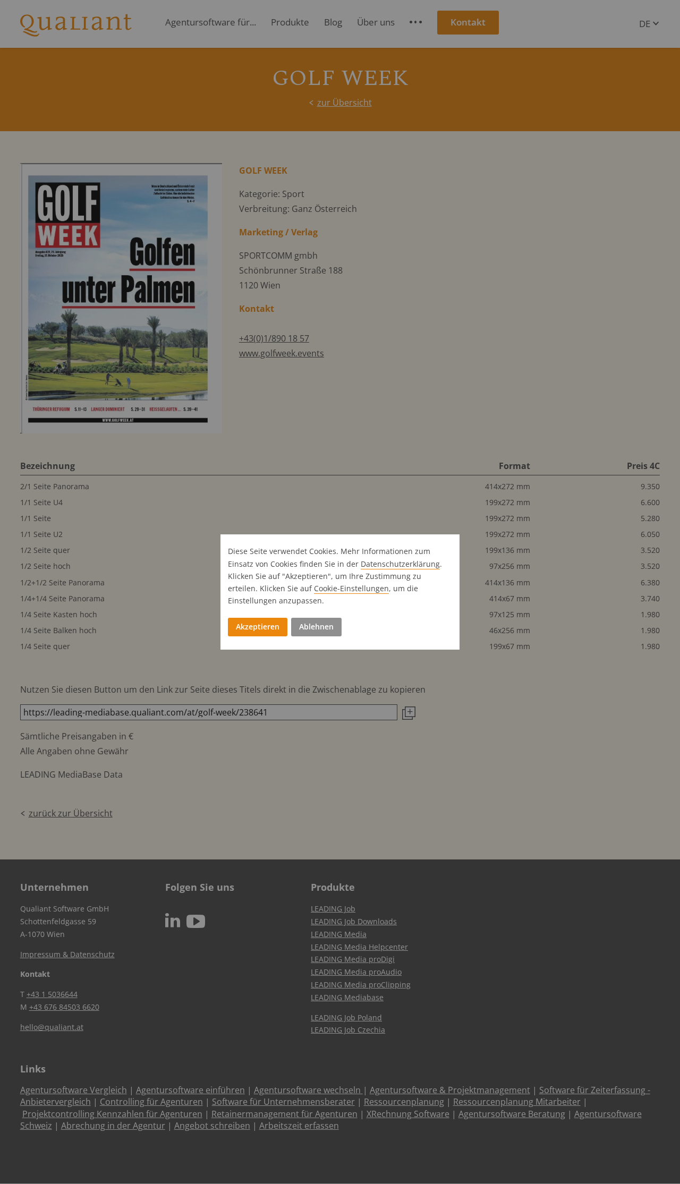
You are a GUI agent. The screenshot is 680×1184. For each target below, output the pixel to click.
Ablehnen (316, 626)
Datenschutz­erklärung (400, 564)
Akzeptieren (257, 626)
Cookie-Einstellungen (351, 588)
